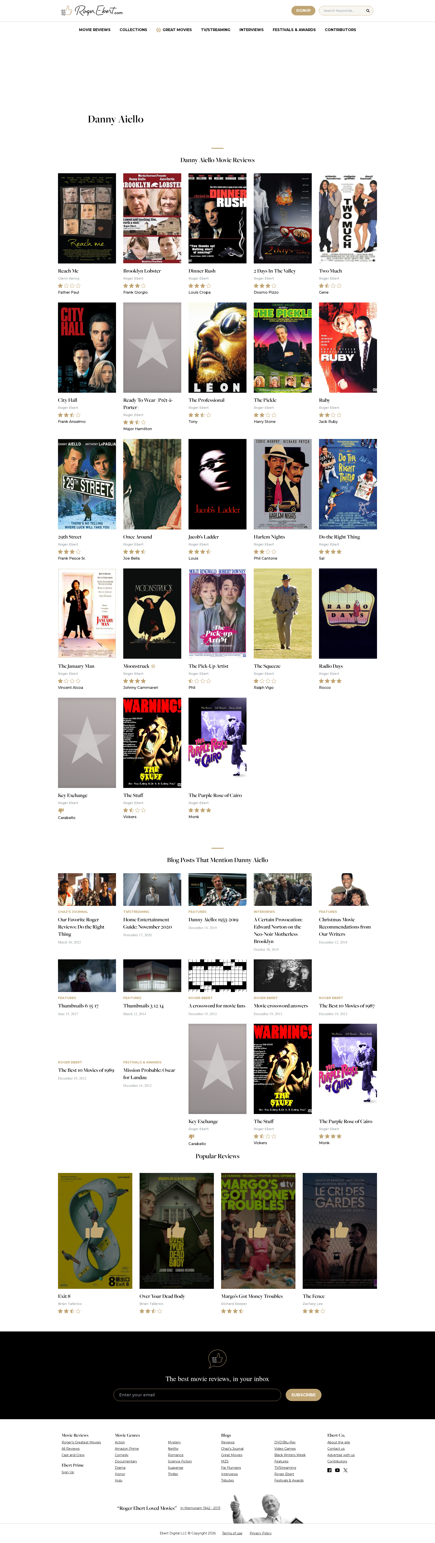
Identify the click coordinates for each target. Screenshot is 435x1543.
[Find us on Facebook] (329, 1470)
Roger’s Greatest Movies (81, 1442)
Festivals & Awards (294, 30)
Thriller (173, 1474)
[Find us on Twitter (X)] (345, 1470)
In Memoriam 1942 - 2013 (200, 1508)
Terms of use (232, 1533)
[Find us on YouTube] (337, 1470)
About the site (338, 1442)
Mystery (174, 1442)
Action (120, 1442)
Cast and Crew (73, 1455)
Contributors (340, 30)
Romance (176, 1455)
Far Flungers (231, 1468)
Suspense (175, 1468)
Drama (120, 1468)
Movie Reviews (95, 30)
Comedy (121, 1455)
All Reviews (71, 1449)
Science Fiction (180, 1461)
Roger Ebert (284, 1474)
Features (281, 1461)
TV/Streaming (215, 30)
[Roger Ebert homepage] (92, 10)
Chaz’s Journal (232, 1449)
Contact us (336, 1449)
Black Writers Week (290, 1455)
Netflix (173, 1449)
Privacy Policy (261, 1533)
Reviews (227, 1442)
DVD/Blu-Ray (285, 1442)
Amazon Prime (127, 1449)
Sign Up (68, 1472)
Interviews (251, 30)
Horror (120, 1474)
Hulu (118, 1480)
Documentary (126, 1461)
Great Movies (177, 30)
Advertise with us (341, 1455)
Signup (303, 10)
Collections (133, 30)
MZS (225, 1461)
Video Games (285, 1449)
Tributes (227, 1480)
